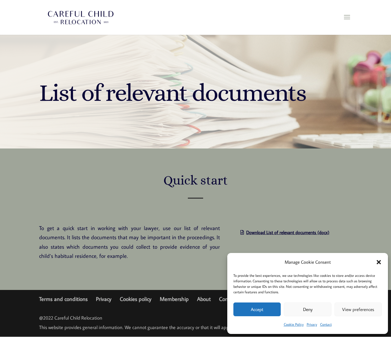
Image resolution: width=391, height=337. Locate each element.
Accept (257, 309)
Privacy (312, 324)
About (204, 298)
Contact (326, 324)
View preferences (358, 309)
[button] (379, 262)
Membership (174, 298)
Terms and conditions (63, 298)
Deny (307, 309)
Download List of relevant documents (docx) (287, 232)
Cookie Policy (294, 324)
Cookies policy (136, 298)
